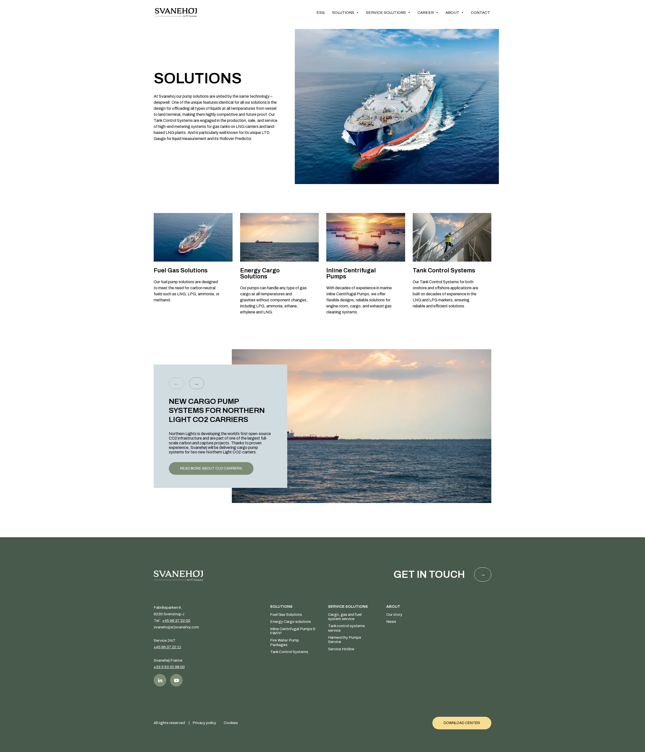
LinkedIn (160, 680)
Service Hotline (341, 649)
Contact (480, 13)
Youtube (176, 680)
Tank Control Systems (289, 652)
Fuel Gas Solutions (286, 615)
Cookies (231, 723)
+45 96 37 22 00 (176, 621)
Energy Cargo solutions (290, 622)
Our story (394, 615)
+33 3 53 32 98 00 (169, 667)
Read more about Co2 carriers (211, 468)
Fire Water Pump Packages (284, 642)
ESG (320, 13)
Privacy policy (204, 723)
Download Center (462, 723)
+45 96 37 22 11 (167, 647)
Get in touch (429, 574)
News (391, 622)
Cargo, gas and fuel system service (345, 617)
